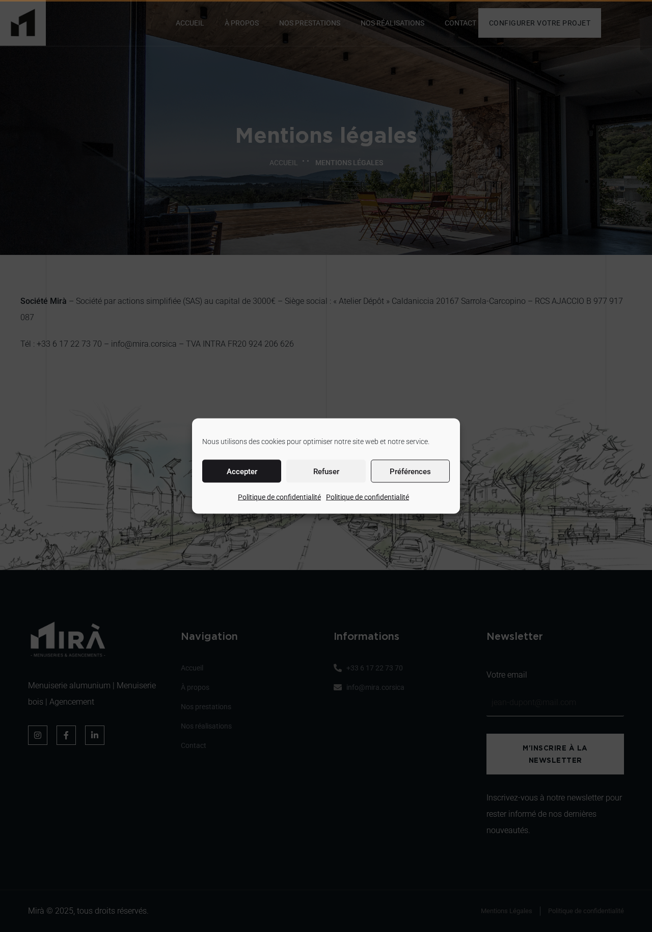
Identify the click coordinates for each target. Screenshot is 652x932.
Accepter (242, 471)
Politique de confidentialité (279, 497)
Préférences (410, 471)
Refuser (326, 471)
